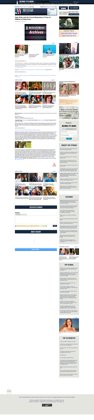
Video (59, 3)
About (20, 397)
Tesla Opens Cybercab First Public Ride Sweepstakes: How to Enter (68, 352)
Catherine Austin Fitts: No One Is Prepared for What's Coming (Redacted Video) (69, 179)
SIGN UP (64, 129)
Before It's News (26, 1)
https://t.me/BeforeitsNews (65, 115)
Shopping (71, 3)
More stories (31, 13)
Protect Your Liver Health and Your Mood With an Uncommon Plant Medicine (69, 345)
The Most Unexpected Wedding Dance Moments (67, 82)
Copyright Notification (57, 397)
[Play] (69, 23)
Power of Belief (40, 3)
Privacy (41, 397)
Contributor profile (25, 13)
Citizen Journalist (41, 120)
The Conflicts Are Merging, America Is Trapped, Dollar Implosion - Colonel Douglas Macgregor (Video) (68, 287)
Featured (21, 3)
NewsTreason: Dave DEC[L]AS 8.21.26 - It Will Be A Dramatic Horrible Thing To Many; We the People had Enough (68, 187)
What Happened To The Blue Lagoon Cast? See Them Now (69, 69)
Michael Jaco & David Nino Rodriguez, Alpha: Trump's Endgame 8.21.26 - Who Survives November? (69, 153)
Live (56, 3)
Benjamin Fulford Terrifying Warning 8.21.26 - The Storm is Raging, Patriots (68, 149)
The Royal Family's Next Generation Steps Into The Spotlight (20, 185)
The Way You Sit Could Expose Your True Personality (48, 93)
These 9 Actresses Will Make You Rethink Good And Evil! (73, 258)
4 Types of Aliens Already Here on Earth (67, 341)
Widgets (73, 397)
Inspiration (53, 3)
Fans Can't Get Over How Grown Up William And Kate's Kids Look (22, 198)
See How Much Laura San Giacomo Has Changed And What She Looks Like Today (21, 93)
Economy (25, 3)
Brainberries (17, 91)
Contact (36, 397)
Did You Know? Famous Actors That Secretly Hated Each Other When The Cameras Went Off (35, 198)
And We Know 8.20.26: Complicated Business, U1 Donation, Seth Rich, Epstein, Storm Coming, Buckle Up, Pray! (68, 302)
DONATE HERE (63, 8)
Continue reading (20, 67)
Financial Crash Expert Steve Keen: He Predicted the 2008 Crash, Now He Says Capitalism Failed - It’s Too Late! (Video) (68, 307)
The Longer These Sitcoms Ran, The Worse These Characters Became (35, 93)
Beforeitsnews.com (24, 6)
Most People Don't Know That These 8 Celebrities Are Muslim (35, 184)
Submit (69, 138)
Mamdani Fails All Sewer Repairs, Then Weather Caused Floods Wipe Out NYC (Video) (67, 236)
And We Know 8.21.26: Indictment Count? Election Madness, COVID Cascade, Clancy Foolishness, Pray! (68, 161)
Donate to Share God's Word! (69, 35)
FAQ (33, 397)
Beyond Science (33, 3)
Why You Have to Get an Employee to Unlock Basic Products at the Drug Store (69, 375)
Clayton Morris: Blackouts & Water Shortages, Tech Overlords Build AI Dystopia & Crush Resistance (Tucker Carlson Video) (69, 206)
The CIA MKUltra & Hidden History (66, 357)
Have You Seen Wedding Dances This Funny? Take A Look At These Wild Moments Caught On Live (21, 107)
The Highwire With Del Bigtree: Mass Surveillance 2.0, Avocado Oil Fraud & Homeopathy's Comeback (67, 211)
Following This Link (20, 159)
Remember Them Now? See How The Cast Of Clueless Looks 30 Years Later (48, 106)
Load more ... (36, 249)
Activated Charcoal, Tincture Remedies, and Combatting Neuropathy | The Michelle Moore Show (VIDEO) (69, 231)
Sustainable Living (47, 3)
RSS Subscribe (66, 397)
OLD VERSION (74, 8)
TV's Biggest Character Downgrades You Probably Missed (48, 185)
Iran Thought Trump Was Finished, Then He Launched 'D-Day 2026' (68, 292)
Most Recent (66, 3)
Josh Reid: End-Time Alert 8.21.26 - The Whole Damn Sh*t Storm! (67, 283)
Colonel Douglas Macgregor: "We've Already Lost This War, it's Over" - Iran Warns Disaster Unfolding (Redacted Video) (68, 311)
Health (29, 3)
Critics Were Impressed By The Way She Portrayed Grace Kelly (67, 96)
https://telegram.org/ (74, 111)
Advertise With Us (27, 397)
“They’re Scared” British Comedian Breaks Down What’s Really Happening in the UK (68, 371)
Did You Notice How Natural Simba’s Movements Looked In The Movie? (49, 198)
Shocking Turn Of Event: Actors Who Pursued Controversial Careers (63, 258)
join (20, 116)
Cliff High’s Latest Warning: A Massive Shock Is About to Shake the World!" (68, 183)
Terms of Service (47, 397)
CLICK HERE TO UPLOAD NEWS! (74, 14)
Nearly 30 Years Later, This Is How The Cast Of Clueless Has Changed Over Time (35, 106)
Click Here (25, 120)
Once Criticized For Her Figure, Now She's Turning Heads (68, 333)
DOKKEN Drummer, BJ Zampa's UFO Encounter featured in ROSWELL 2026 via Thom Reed (68, 240)
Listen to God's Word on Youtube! (69, 33)
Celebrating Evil (63, 355)
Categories (75, 3)
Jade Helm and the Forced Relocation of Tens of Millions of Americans (31, 69)
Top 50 (62, 3)
